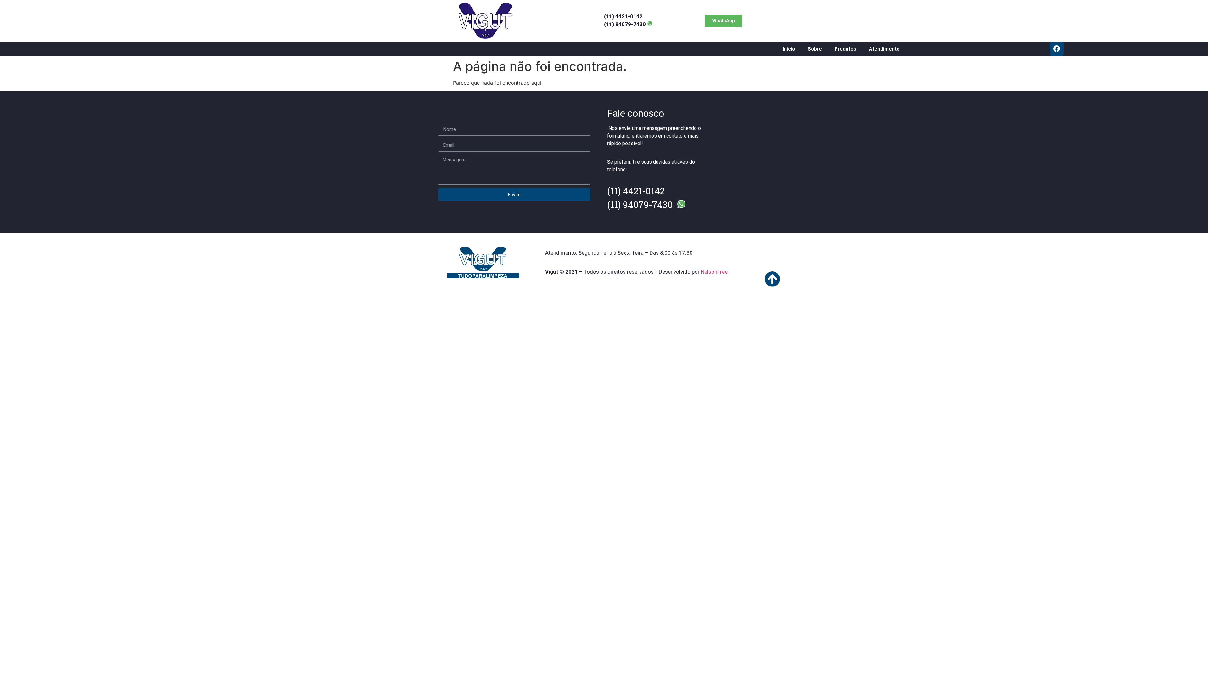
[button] (723, 21)
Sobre (815, 49)
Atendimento (884, 49)
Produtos (845, 49)
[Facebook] (1057, 49)
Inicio (789, 49)
